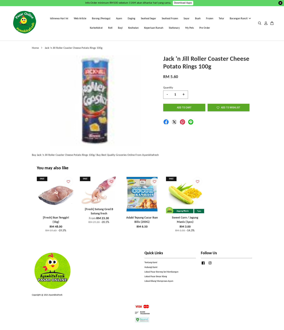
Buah (198, 18)
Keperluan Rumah (153, 28)
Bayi (120, 28)
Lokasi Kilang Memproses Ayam (158, 281)
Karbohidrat (96, 28)
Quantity (168, 87)
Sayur (186, 18)
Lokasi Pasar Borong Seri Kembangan (161, 272)
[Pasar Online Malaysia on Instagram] (210, 264)
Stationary (174, 28)
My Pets (189, 28)
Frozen (209, 18)
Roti (110, 28)
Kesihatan (133, 28)
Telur (221, 18)
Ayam (119, 18)
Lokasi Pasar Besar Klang (155, 276)
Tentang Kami (150, 262)
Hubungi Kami (150, 267)
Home (35, 48)
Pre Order (204, 28)
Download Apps (183, 2)
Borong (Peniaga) (101, 18)
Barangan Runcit (239, 18)
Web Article (80, 18)
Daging (131, 18)
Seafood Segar (148, 18)
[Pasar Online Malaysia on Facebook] (203, 264)
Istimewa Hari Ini (59, 18)
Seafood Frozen (170, 18)
